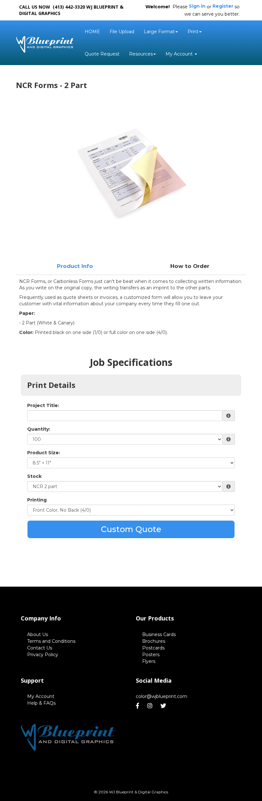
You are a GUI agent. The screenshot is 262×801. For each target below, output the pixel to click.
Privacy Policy (42, 654)
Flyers (148, 661)
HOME (92, 31)
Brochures (153, 641)
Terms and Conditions (51, 641)
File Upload (122, 31)
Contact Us (39, 648)
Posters (150, 654)
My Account (40, 696)
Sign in (197, 6)
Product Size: (43, 453)
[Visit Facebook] (138, 706)
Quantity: (38, 429)
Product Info (75, 266)
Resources (141, 54)
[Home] (67, 735)
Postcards (153, 648)
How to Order (189, 266)
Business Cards (159, 634)
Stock (34, 476)
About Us (37, 634)
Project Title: (43, 405)
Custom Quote (131, 529)
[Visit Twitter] (164, 706)
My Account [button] (180, 54)
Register (222, 6)
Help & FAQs (41, 703)
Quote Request (102, 54)
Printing (37, 500)
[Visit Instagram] (150, 706)
